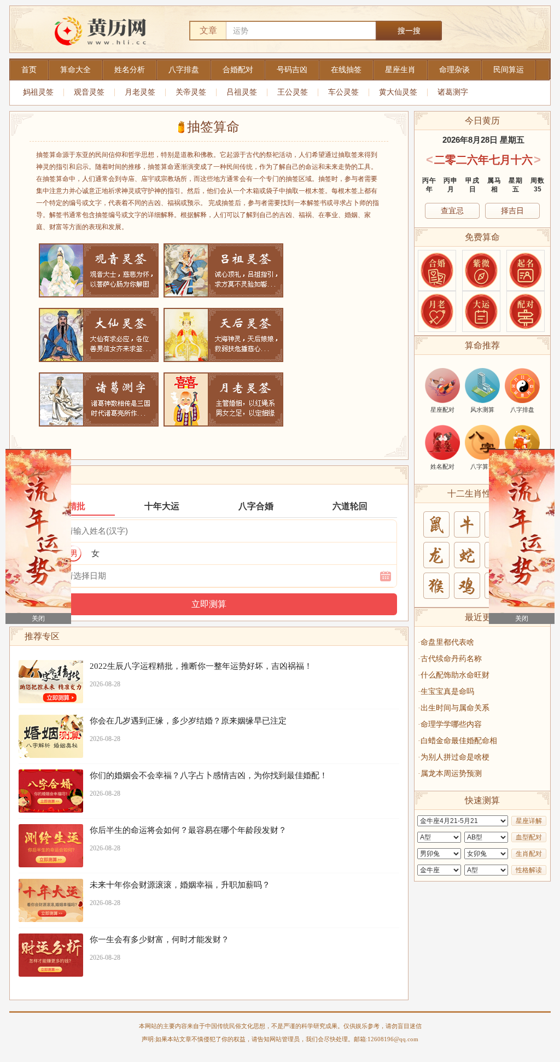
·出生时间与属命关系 (453, 708)
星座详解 (529, 821)
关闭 (38, 618)
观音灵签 (89, 92)
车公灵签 (343, 92)
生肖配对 (529, 853)
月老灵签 (140, 92)
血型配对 (529, 837)
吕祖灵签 (241, 92)
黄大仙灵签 (398, 92)
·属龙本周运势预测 (450, 773)
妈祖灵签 (38, 92)
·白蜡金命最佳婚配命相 (457, 741)
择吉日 (512, 211)
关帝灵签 (191, 92)
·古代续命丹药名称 (450, 659)
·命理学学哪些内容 (450, 724)
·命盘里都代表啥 (446, 642)
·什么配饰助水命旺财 (453, 675)
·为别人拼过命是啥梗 (453, 757)
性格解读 (529, 870)
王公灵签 (292, 92)
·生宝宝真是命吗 (446, 691)
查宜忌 (452, 211)
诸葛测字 (453, 92)
